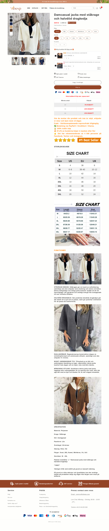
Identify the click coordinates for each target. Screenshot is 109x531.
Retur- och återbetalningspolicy (48, 506)
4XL (87, 38)
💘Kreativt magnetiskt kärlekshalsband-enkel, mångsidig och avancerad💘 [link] (81, 63)
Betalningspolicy (44, 503)
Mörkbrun (81, 31)
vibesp (59, 521)
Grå (95, 31)
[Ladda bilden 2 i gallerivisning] (24, 61)
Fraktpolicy (42, 494)
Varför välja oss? (12, 503)
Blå (64, 31)
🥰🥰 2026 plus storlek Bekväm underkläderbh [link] (75, 53)
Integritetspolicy (44, 497)
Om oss (10, 497)
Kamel (72, 31)
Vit (89, 31)
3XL (80, 38)
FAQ (9, 494)
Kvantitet (56, 41)
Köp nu (77, 87)
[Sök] (93, 8)
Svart (57, 31)
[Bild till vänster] (9, 61)
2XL (74, 38)
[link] (60, 55)
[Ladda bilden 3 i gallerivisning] (33, 61)
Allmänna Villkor (44, 500)
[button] (35, 8)
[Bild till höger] (48, 61)
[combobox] (83, 8)
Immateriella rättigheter (14, 506)
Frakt (55, 25)
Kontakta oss (11, 500)
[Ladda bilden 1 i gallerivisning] (16, 61)
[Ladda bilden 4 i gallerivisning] (41, 61)
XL (67, 38)
